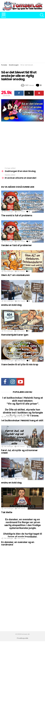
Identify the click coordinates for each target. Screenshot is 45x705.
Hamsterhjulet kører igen (14, 334)
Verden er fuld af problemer (16, 245)
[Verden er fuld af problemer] (22, 231)
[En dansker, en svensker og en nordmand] (22, 528)
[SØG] (42, 15)
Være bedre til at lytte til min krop (19, 364)
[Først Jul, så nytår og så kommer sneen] (22, 436)
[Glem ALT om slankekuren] (22, 261)
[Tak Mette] (22, 498)
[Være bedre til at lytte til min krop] (22, 351)
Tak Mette (6, 512)
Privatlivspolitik (22, 638)
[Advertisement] (22, 40)
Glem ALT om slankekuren (15, 275)
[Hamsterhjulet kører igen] (22, 321)
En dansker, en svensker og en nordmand (17, 543)
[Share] (19, 93)
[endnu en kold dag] (22, 291)
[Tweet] (29, 93)
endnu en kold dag (11, 305)
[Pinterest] (39, 93)
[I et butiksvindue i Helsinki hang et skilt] (22, 407)
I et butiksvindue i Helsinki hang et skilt (22, 420)
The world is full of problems (16, 215)
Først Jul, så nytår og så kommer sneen (19, 451)
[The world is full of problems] (22, 202)
